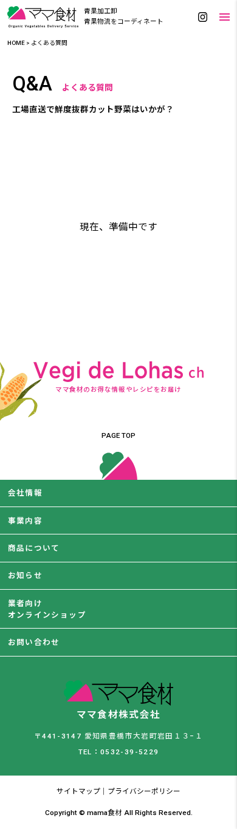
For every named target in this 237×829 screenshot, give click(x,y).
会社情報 (25, 492)
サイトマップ (78, 791)
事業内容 (25, 520)
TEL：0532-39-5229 (118, 752)
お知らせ (25, 575)
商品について (34, 548)
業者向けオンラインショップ (47, 609)
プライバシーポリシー (144, 791)
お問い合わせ (34, 642)
